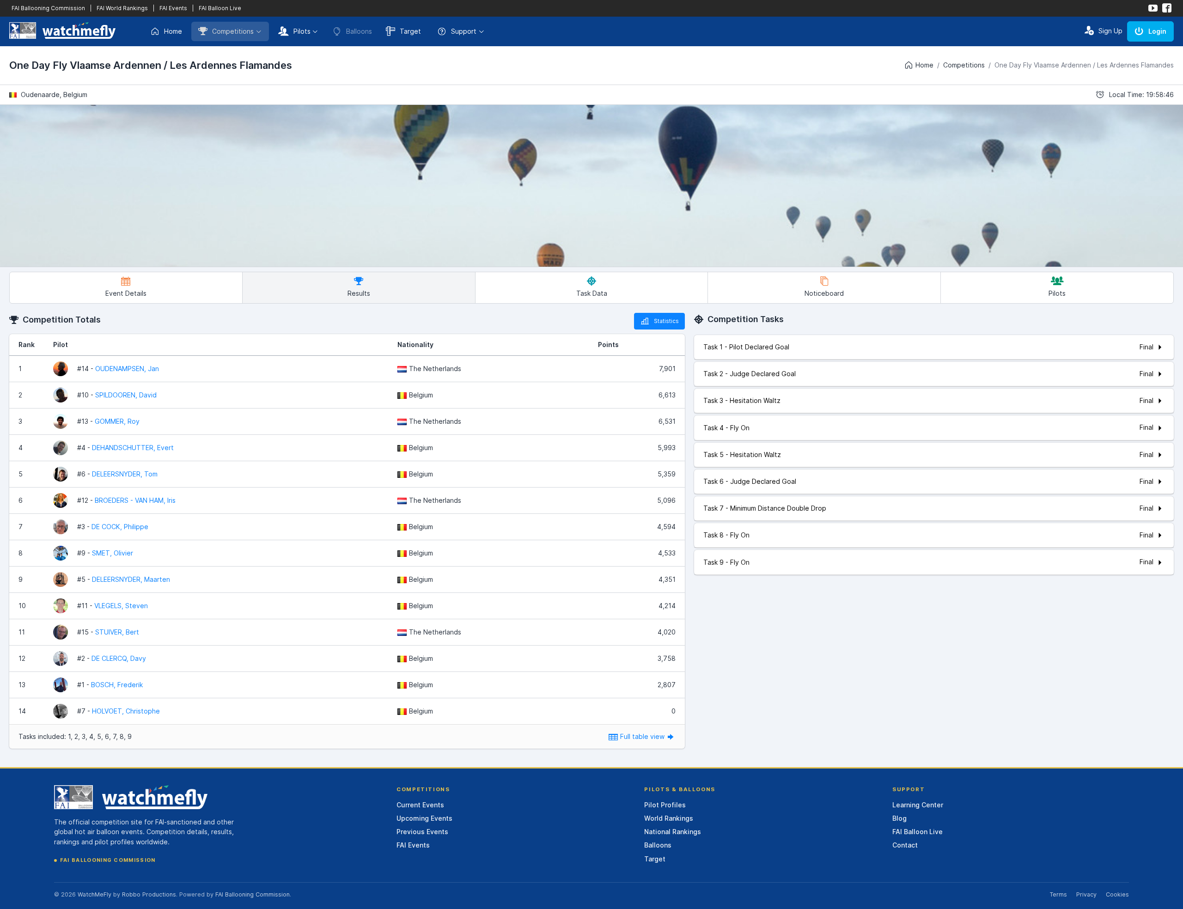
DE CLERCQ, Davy (118, 658)
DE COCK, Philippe (119, 527)
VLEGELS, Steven (121, 606)
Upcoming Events (424, 818)
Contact (905, 845)
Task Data (591, 293)
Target (410, 31)
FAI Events (173, 8)
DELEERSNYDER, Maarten (131, 579)
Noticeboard (824, 293)
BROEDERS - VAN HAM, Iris (135, 500)
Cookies (1117, 894)
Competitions (233, 31)
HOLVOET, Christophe (126, 711)
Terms (1058, 894)
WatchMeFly (94, 894)
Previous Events (422, 832)
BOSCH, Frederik (117, 685)
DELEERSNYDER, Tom (125, 474)
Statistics (666, 320)
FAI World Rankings (122, 8)
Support (463, 31)
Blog (899, 818)
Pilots (302, 31)
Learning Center (917, 805)
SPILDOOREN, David (126, 395)
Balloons (657, 845)
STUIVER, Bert (117, 632)
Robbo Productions (149, 894)
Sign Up (1110, 31)
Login (1157, 31)
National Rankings (672, 832)
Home (173, 31)
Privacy (1086, 894)
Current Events (420, 805)
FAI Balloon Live (220, 8)
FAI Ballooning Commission (48, 8)
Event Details (125, 293)
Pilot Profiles (665, 805)
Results (359, 293)
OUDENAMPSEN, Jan (127, 368)
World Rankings (668, 818)
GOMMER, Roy (117, 421)
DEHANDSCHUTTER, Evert (133, 447)
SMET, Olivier (112, 553)
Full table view (643, 736)
